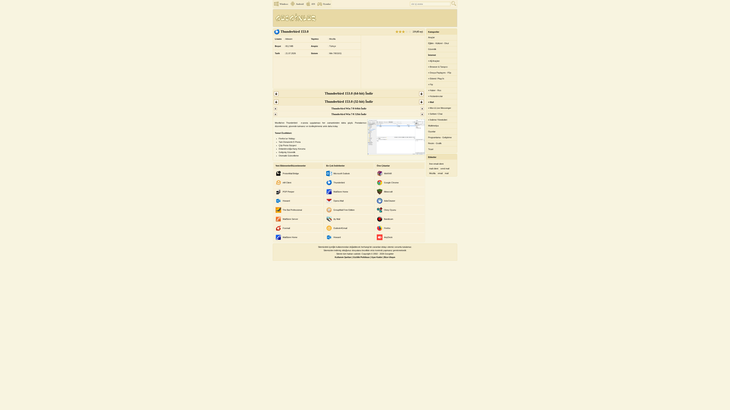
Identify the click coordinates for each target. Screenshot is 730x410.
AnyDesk (388, 237)
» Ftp (430, 84)
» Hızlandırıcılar (435, 96)
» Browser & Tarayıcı (438, 67)
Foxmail (286, 228)
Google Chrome (391, 182)
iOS (313, 4)
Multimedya (433, 126)
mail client (433, 168)
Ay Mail (336, 219)
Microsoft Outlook (341, 173)
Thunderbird (339, 182)
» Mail (431, 102)
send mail (444, 168)
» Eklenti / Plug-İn (436, 78)
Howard (286, 201)
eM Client (287, 182)
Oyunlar (327, 4)
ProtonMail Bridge (291, 173)
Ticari (430, 149)
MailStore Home (290, 237)
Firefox (387, 228)
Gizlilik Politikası (361, 257)
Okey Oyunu (390, 210)
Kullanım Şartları (343, 257)
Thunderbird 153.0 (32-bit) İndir (349, 101)
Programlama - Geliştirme (440, 137)
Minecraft (388, 192)
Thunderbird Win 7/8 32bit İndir (349, 114)
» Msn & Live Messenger (439, 108)
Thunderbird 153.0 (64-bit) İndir (349, 93)
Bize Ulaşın (389, 257)
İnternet (432, 55)
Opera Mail (338, 201)
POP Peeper (288, 192)
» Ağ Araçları (434, 61)
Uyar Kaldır (376, 257)
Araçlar (431, 37)
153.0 (295, 31)
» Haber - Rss (434, 90)
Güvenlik (432, 49)
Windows (284, 4)
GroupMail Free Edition (344, 210)
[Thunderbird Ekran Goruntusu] (396, 154)
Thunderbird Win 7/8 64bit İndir (349, 108)
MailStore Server (290, 219)
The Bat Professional (292, 210)
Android (300, 4)
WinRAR (388, 173)
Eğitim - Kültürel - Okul (438, 43)
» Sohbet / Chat (435, 114)
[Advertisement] (387, 18)
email (440, 173)
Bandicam (388, 219)
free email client (436, 164)
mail (446, 173)
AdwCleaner (389, 201)
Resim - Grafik (435, 143)
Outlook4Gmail (340, 228)
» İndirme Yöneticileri (437, 120)
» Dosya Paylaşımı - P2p (439, 73)
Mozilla (432, 173)
